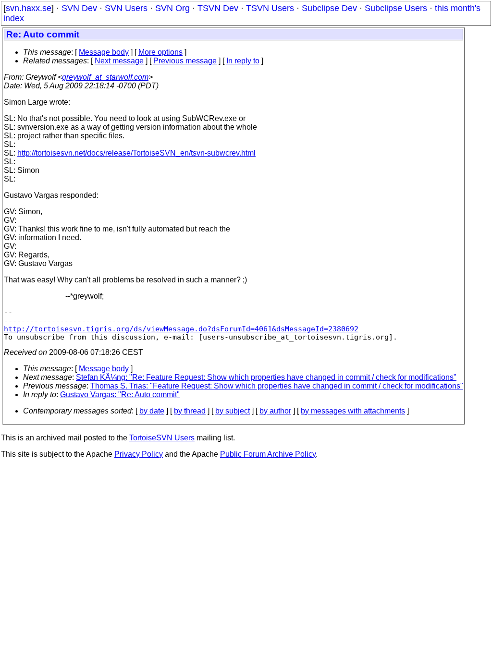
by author (275, 411)
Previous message (185, 61)
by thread (190, 411)
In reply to (242, 61)
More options (160, 52)
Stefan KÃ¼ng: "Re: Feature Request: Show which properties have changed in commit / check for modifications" (266, 377)
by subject (232, 411)
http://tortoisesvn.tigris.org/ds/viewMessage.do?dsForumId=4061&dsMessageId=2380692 (181, 329)
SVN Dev (79, 8)
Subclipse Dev (329, 8)
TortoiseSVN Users (162, 438)
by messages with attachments (353, 411)
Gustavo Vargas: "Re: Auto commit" (120, 394)
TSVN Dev (217, 8)
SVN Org (172, 8)
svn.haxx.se (28, 8)
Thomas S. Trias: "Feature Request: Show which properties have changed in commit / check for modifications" (276, 386)
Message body (104, 52)
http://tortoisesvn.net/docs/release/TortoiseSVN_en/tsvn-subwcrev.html (136, 153)
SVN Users (126, 8)
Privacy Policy (138, 454)
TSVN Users (270, 8)
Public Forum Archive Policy (268, 454)
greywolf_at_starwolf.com (105, 77)
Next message (119, 61)
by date (151, 411)
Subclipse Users (396, 8)
